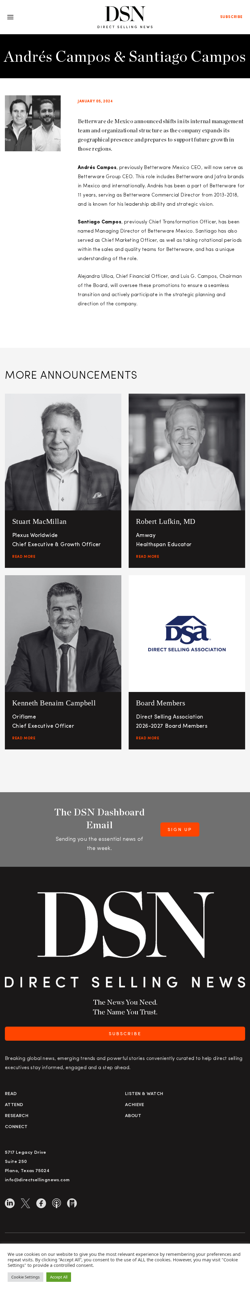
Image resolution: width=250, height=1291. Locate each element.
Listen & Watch (144, 1094)
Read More (23, 557)
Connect (16, 1127)
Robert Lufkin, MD (165, 521)
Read (11, 1094)
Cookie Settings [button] (25, 1277)
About (133, 1116)
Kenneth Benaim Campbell (54, 703)
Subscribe (231, 17)
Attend (14, 1105)
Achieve (134, 1105)
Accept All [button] (58, 1277)
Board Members (160, 703)
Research (16, 1116)
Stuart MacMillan (39, 521)
